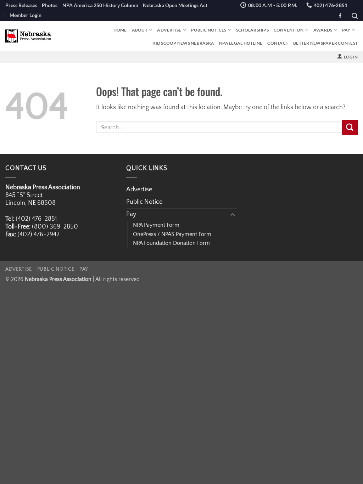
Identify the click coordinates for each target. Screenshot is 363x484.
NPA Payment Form (156, 225)
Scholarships (252, 30)
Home (120, 30)
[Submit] (350, 127)
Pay (346, 30)
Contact (277, 43)
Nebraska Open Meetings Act (175, 5)
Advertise (169, 30)
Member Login (25, 15)
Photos (49, 5)
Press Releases (21, 5)
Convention (289, 30)
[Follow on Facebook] (340, 16)
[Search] (355, 16)
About (139, 30)
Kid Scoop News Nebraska (183, 43)
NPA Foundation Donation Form (171, 243)
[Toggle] (232, 215)
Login (351, 57)
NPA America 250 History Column (100, 5)
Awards (323, 30)
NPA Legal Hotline (240, 43)
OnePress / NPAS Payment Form (172, 234)
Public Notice (144, 202)
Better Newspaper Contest (325, 43)
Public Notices (208, 30)
